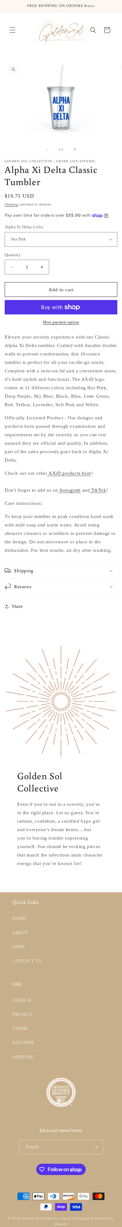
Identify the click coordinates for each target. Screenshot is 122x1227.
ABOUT (20, 932)
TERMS (20, 1028)
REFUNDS (23, 1042)
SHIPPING (23, 1057)
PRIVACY (22, 1014)
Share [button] (17, 606)
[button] (12, 30)
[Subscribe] (96, 1147)
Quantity (13, 254)
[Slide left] (47, 149)
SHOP (18, 947)
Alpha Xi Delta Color (24, 227)
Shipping (11, 204)
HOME (19, 918)
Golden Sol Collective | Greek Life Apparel (58, 1218)
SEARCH (22, 1000)
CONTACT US (27, 961)
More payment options (61, 322)
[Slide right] (75, 149)
